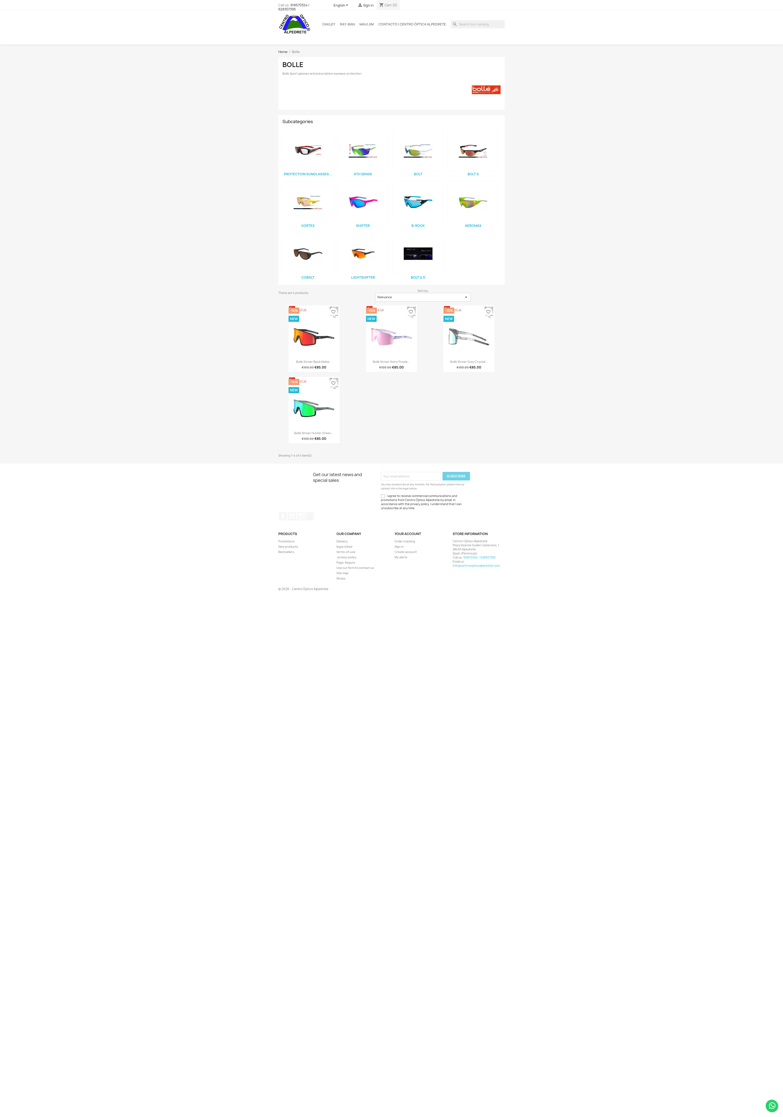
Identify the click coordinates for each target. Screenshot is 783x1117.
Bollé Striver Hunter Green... (314, 433)
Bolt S (473, 174)
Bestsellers (286, 552)
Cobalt (307, 277)
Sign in (399, 547)
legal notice (344, 547)
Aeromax (473, 225)
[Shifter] (362, 202)
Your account (408, 534)
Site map (342, 573)
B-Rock (418, 225)
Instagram (301, 516)
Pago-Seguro (345, 562)
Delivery (342, 541)
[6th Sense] (362, 150)
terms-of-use (345, 552)
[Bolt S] (473, 150)
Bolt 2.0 (418, 277)
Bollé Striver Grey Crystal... (469, 362)
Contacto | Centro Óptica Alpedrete (412, 24)
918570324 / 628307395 (293, 7)
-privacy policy (346, 557)
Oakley (328, 24)
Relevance (423, 297)
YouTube (292, 516)
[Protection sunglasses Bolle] (307, 150)
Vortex (308, 225)
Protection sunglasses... (308, 174)
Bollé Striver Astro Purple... (391, 362)
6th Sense (363, 174)
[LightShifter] (362, 253)
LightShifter (363, 277)
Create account (406, 552)
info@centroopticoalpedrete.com (476, 565)
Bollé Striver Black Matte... (314, 362)
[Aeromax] (473, 202)
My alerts (401, 557)
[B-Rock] (418, 202)
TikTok (310, 516)
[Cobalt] (307, 253)
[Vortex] (307, 202)
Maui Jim (366, 24)
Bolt (418, 174)
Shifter (363, 225)
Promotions (286, 541)
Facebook (283, 516)
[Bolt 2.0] (418, 253)
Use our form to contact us (355, 568)
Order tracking (405, 541)
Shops (340, 578)
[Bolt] (418, 150)
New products (288, 547)
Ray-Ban (347, 24)
